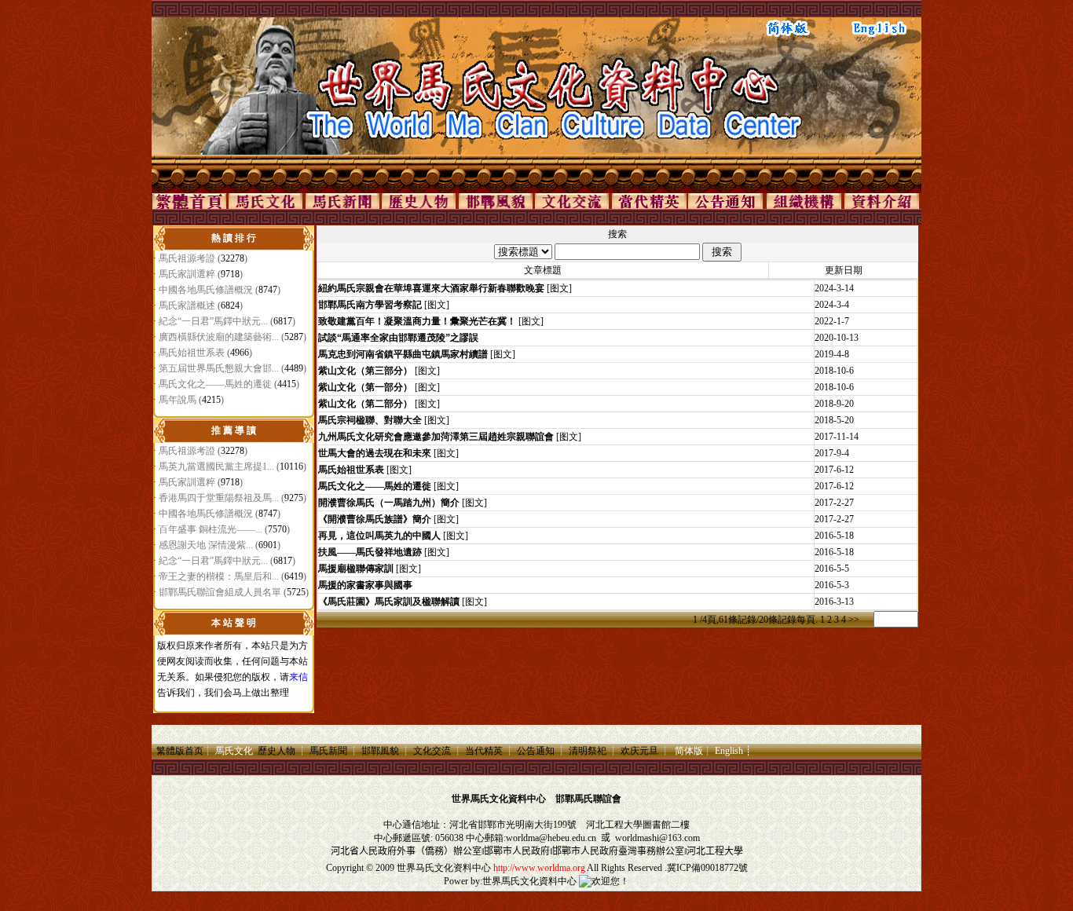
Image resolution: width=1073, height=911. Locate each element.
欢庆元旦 (639, 750)
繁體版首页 (179, 750)
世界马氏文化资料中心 (444, 867)
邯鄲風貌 (380, 750)
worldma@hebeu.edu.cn (551, 837)
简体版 (689, 750)
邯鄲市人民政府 (517, 851)
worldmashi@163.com (657, 837)
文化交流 (432, 750)
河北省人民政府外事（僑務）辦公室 (406, 851)
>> (853, 619)
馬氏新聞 (328, 750)
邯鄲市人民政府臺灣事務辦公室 (618, 851)
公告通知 (536, 750)
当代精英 (484, 750)
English (729, 750)
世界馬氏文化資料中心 (529, 881)
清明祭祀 (587, 750)
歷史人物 (276, 750)
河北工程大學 (614, 824)
